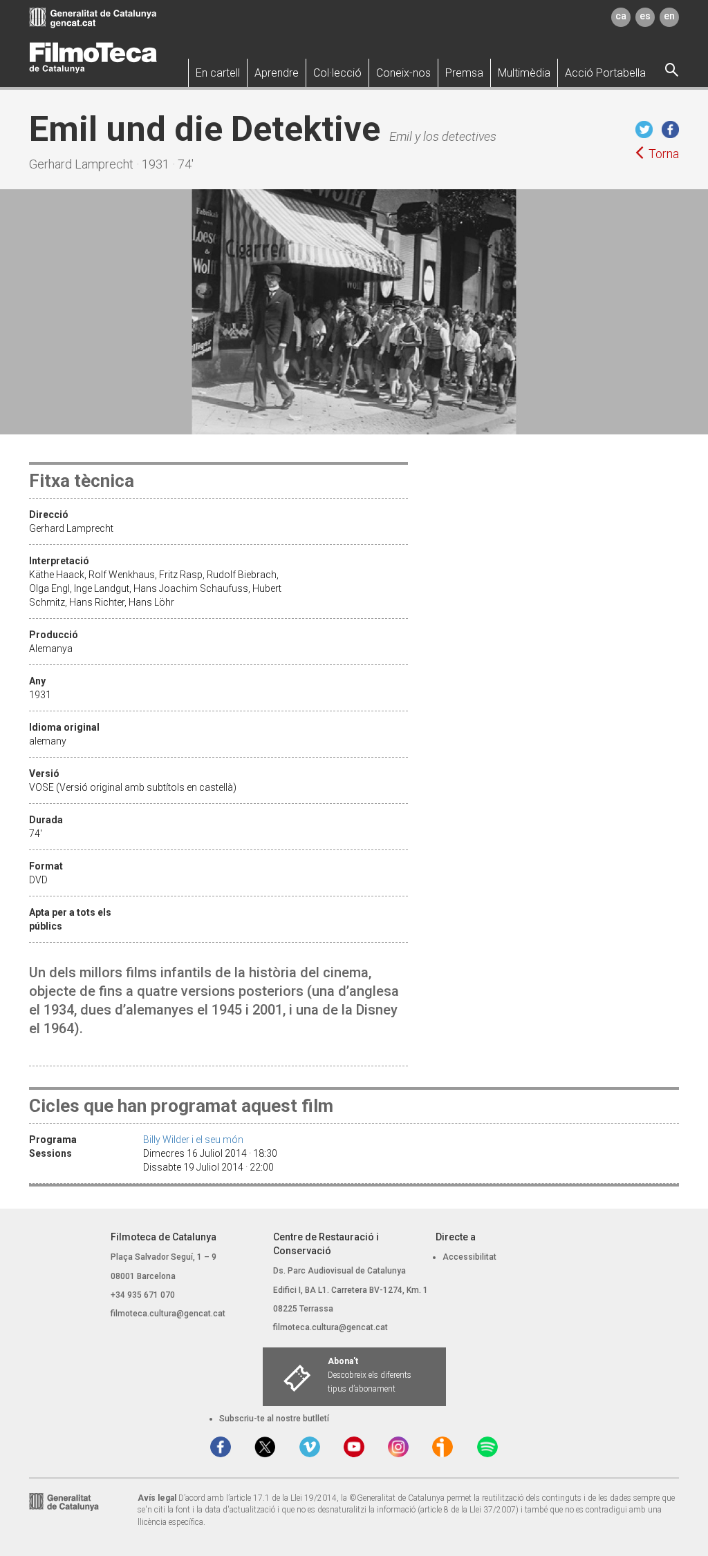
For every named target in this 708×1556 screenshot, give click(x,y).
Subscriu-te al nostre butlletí (274, 1418)
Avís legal (157, 1498)
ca (620, 15)
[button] (218, 73)
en (669, 15)
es (645, 15)
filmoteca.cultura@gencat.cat (168, 1313)
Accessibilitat (469, 1257)
